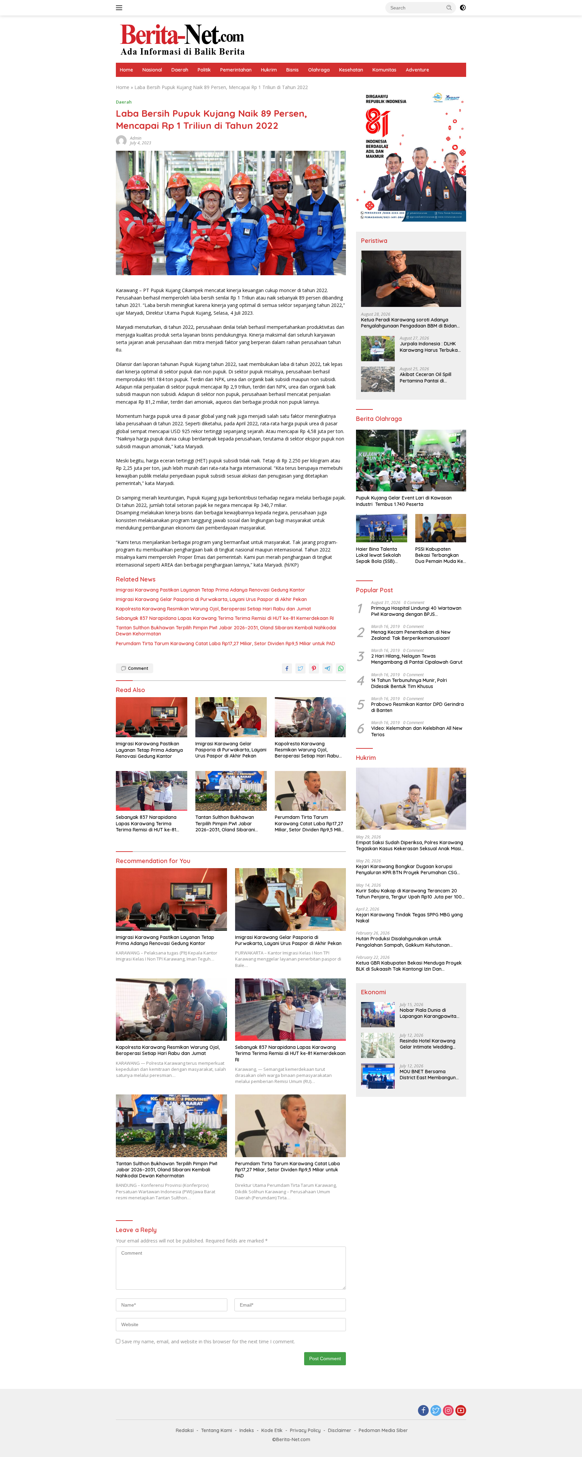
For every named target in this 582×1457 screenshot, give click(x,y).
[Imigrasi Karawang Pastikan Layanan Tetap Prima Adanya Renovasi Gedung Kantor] (151, 717)
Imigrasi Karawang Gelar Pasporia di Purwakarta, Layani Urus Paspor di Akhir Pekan (211, 599)
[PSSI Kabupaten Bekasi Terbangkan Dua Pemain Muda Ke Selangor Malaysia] (440, 528)
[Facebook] (423, 1411)
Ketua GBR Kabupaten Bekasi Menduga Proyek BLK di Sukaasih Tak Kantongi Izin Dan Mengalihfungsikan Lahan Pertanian (409, 966)
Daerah (179, 70)
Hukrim (269, 70)
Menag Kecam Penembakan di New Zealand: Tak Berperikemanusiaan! (411, 635)
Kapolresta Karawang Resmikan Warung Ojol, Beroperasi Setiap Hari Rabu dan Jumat (213, 609)
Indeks (246, 1430)
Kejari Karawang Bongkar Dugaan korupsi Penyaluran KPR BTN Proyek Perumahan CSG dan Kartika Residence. (406, 869)
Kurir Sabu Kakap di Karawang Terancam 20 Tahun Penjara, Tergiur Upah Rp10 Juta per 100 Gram (409, 893)
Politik (204, 70)
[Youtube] (460, 1411)
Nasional (152, 70)
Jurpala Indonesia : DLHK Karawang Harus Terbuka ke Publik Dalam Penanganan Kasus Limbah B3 (430, 347)
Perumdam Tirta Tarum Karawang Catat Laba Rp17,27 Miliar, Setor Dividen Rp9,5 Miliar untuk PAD (225, 643)
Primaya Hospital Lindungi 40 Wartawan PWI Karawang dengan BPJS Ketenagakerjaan (416, 611)
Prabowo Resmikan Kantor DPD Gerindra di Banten (417, 707)
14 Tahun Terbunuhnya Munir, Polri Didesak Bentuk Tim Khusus (409, 683)
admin (135, 138)
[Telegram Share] (327, 668)
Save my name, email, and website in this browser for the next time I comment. (208, 1341)
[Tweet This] (300, 668)
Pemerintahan (236, 70)
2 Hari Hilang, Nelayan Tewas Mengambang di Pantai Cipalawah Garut (416, 659)
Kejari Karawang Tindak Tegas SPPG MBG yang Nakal (409, 918)
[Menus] (120, 7)
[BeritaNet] (182, 38)
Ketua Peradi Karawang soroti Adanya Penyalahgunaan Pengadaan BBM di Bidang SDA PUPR (410, 323)
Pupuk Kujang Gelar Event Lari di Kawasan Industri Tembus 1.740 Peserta (404, 501)
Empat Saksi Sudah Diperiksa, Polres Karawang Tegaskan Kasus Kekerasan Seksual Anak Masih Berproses (410, 845)
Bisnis (292, 70)
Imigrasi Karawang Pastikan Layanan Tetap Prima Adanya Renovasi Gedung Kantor (210, 590)
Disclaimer (339, 1430)
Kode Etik (272, 1430)
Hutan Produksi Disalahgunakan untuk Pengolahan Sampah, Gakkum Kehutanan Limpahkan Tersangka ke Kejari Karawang (404, 942)
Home (126, 70)
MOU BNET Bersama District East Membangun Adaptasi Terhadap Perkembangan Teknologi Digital (428, 1074)
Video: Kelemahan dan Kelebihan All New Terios (416, 731)
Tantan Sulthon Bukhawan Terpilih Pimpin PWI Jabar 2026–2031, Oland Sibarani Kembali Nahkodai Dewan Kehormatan (226, 631)
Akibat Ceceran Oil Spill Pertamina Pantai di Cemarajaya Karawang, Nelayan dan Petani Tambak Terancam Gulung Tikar (429, 377)
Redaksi (185, 1430)
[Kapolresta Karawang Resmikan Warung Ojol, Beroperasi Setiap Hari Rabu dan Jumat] (310, 717)
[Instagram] (448, 1411)
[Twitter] (435, 1411)
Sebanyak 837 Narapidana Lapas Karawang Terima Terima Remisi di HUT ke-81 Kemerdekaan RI (225, 618)
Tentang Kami (216, 1430)
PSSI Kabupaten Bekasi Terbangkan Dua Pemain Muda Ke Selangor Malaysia (439, 555)
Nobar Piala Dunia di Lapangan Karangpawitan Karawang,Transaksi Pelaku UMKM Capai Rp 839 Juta (430, 1013)
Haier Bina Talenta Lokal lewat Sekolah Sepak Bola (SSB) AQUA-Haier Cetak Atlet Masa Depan (378, 555)
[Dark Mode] (462, 7)
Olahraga (319, 70)
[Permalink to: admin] (121, 140)
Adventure (417, 70)
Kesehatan (351, 70)
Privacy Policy (305, 1430)
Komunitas (384, 70)
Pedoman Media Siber (383, 1430)
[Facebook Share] (287, 668)
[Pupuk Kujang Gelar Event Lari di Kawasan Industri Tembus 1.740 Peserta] (411, 461)
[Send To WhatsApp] (341, 668)
